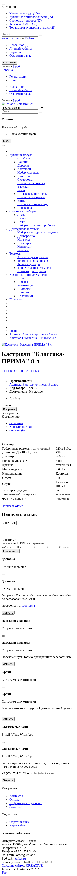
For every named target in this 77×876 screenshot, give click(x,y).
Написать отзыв (28, 370)
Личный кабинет (20, 48)
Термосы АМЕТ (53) (23, 24)
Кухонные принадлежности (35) (31, 17)
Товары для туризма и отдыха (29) (32, 27)
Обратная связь (19, 822)
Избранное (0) (18, 45)
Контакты (16, 796)
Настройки (9, 62)
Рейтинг (7, 547)
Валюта (7, 66)
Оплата (14, 799)
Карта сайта (17, 825)
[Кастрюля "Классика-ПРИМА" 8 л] (27, 344)
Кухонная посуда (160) (24, 13)
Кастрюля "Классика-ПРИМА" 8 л (32, 337)
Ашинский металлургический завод (33, 334)
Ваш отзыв (9, 539)
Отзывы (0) (17, 430)
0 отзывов (8, 370)
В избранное (10, 413)
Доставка (28, 605)
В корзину (9, 409)
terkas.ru (20, 858)
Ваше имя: (9, 522)
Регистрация (10, 38)
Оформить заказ (20, 55)
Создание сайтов (13, 865)
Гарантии (15, 806)
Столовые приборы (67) (25, 20)
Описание (16, 423)
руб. (18, 66)
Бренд (13, 330)
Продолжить (10, 551)
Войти (29, 38)
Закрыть (8, 612)
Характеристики (20, 426)
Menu (6, 140)
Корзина (15, 52)
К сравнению (11, 416)
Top (4, 872)
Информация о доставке (25, 803)
